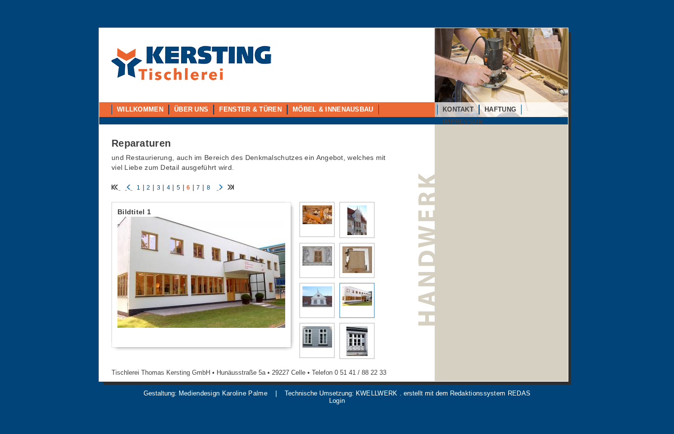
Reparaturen (140, 121)
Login (337, 400)
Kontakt (458, 109)
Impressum (463, 121)
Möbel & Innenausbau (333, 109)
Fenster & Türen (250, 109)
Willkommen (140, 109)
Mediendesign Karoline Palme (223, 393)
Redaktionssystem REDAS (490, 393)
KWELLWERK (377, 393)
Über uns (191, 109)
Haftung (500, 109)
